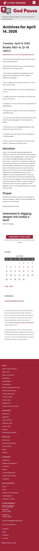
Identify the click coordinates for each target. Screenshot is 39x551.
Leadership (5, 378)
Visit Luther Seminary (9, 525)
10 (28, 267)
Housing (4, 429)
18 (32, 271)
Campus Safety (7, 397)
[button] (34, 2)
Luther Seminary (17, 3)
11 (32, 267)
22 (19, 275)
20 (11, 275)
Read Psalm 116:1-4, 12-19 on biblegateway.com (18, 54)
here (12, 224)
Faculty (4, 469)
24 (28, 275)
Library (4, 449)
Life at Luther (6, 426)
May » (11, 286)
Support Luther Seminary (10, 493)
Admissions (5, 414)
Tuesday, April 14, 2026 (16, 43)
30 (23, 279)
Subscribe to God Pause (19, 237)
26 (7, 279)
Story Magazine (7, 496)
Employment (6, 403)
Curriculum (5, 466)
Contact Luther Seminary (10, 406)
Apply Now (5, 417)
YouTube (5, 538)
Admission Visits (7, 423)
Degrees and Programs (9, 463)
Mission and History (8, 375)
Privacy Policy (6, 400)
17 (28, 271)
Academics (5, 460)
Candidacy (5, 479)
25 (32, 275)
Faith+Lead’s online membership (24, 322)
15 (19, 271)
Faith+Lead (5, 440)
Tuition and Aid (7, 420)
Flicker (4, 532)
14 (15, 271)
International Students (9, 432)
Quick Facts (6, 372)
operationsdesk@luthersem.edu (12, 521)
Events (4, 486)
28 (15, 279)
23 (23, 275)
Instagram (5, 535)
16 (23, 271)
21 (15, 275)
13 (11, 271)
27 (11, 279)
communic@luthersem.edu (14, 301)
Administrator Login (10, 543)
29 (19, 279)
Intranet (4, 453)
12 (6, 271)
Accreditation (6, 384)
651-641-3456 (6, 511)
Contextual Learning (8, 473)
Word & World (6, 446)
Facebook (5, 529)
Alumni (4, 490)
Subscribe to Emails (8, 499)
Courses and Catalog (9, 476)
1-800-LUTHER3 (7, 517)
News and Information (9, 391)
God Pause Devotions (9, 443)
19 (6, 275)
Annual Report (6, 381)
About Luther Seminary (9, 369)
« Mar (6, 286)
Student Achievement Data (11, 387)
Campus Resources (8, 394)
